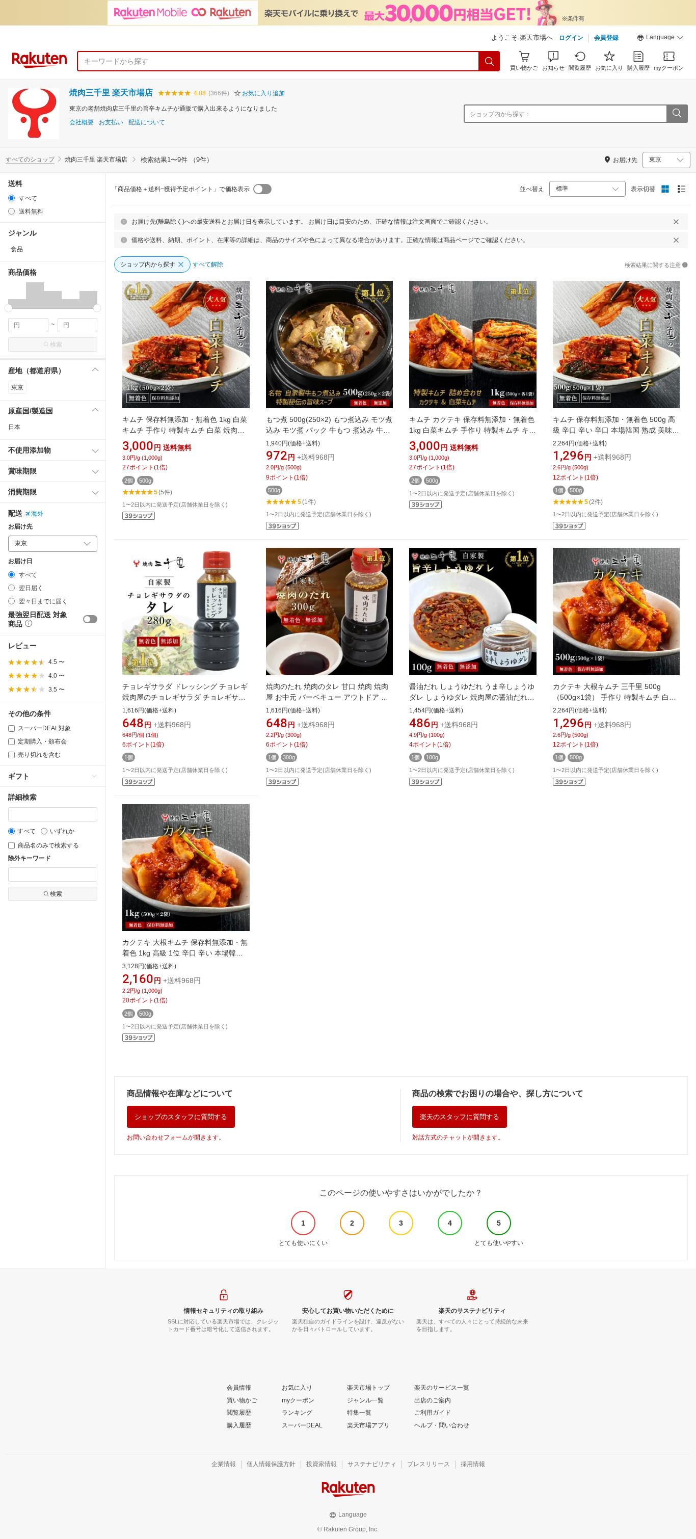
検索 (56, 344)
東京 (17, 387)
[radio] (11, 198)
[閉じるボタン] (676, 222)
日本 (14, 427)
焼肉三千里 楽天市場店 (111, 92)
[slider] (8, 308)
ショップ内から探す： (500, 114)
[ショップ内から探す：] (676, 113)
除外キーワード (29, 858)
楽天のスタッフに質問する (459, 1117)
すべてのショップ (30, 159)
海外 (37, 513)
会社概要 (81, 122)
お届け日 (20, 561)
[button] (660, 38)
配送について (146, 122)
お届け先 (20, 526)
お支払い (111, 122)
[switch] (90, 619)
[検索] (489, 61)
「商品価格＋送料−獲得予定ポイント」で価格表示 (181, 189)
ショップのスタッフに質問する (181, 1117)
